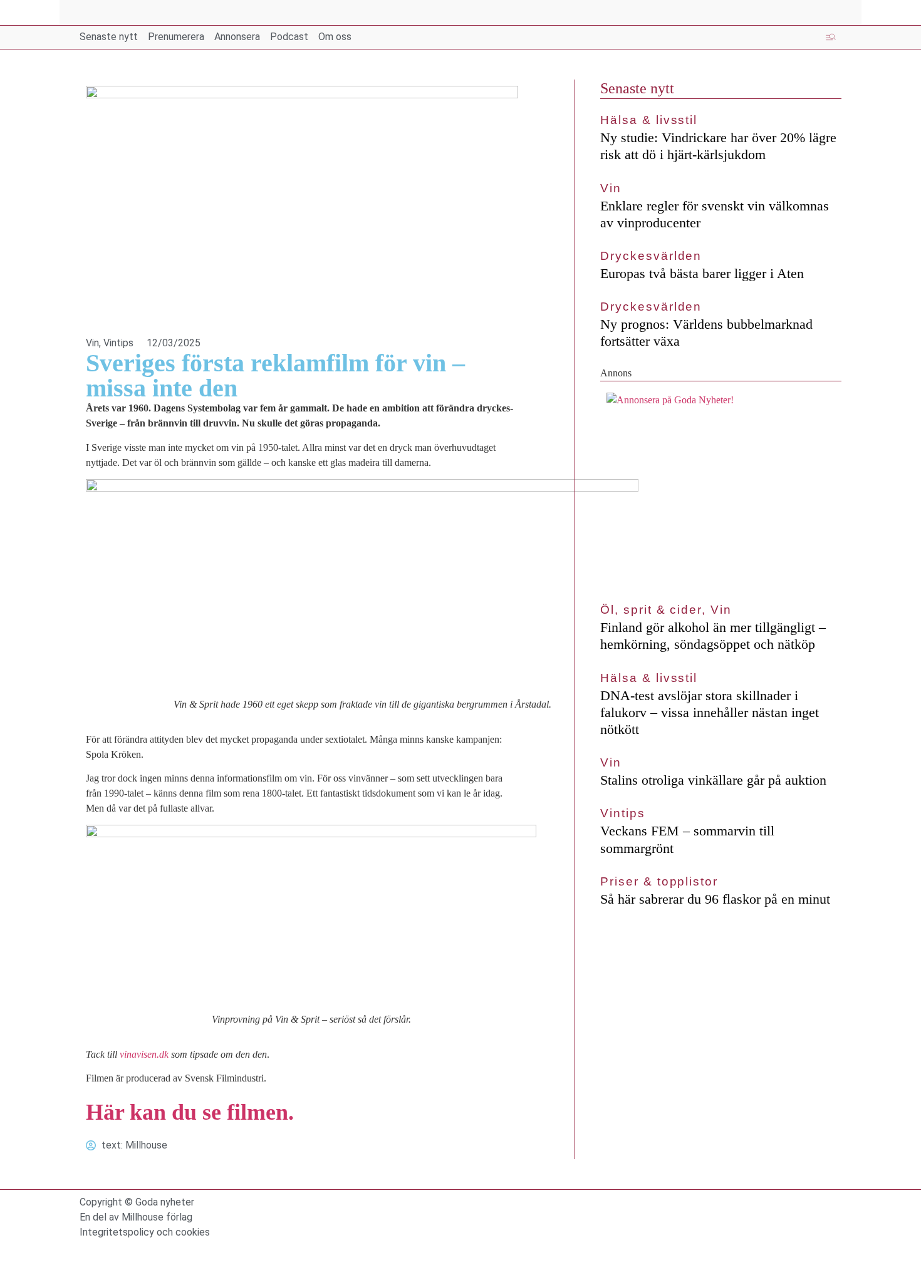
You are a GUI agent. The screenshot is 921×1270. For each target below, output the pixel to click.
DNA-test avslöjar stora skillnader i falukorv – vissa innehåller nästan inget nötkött (709, 712)
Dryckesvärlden (651, 255)
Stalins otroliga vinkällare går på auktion (713, 780)
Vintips (118, 343)
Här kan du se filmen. (190, 1112)
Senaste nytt (637, 88)
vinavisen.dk (144, 1054)
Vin (92, 343)
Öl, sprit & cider (651, 609)
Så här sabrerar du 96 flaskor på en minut (715, 899)
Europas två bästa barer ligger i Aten (702, 273)
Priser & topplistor (658, 881)
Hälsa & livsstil (648, 119)
